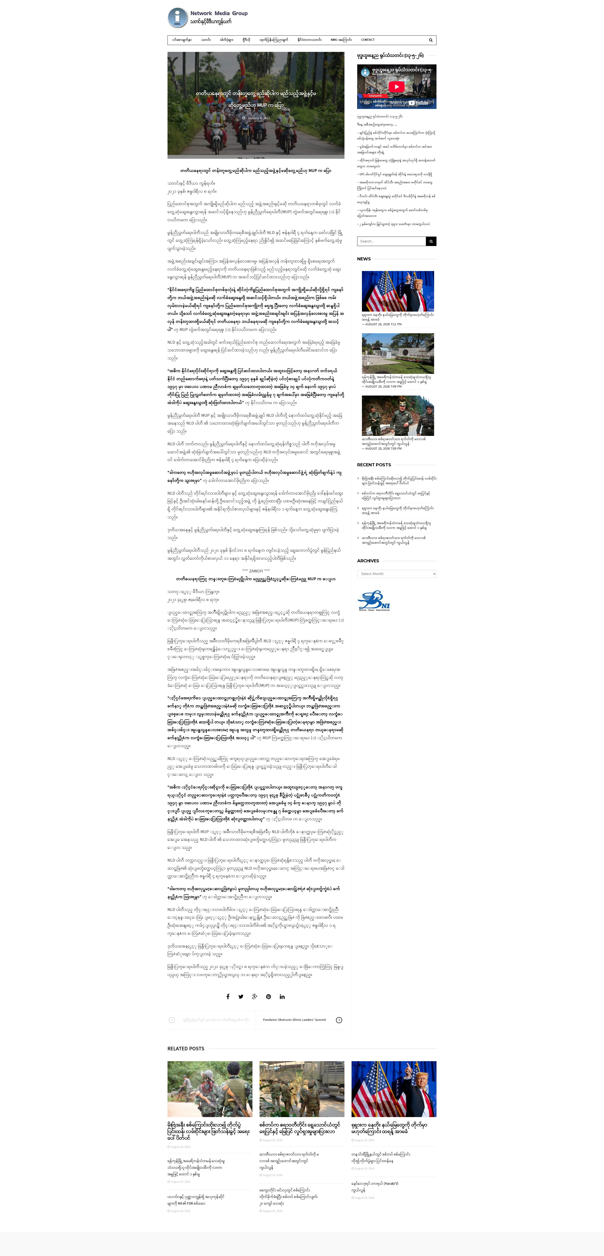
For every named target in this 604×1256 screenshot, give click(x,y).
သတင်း (206, 40)
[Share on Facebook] (228, 997)
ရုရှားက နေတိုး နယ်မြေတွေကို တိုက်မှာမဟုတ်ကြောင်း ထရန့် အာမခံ (398, 317)
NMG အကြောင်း (341, 40)
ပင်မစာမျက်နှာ (182, 40)
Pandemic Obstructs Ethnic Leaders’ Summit (294, 1020)
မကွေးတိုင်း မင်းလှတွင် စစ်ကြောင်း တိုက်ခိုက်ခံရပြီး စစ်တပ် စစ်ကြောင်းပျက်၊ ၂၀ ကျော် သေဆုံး (289, 1197)
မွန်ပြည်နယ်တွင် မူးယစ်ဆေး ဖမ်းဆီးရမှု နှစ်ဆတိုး (216, 1020)
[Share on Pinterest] (268, 997)
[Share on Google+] (255, 997)
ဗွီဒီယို (246, 40)
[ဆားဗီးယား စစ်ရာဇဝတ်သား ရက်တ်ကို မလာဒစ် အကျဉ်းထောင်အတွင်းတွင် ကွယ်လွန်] (398, 416)
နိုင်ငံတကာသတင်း (309, 40)
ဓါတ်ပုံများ (226, 40)
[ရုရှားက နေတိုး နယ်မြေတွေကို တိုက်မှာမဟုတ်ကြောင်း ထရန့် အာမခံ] (398, 291)
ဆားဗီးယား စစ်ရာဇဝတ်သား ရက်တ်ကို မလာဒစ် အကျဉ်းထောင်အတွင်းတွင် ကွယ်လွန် (394, 441)
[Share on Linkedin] (282, 997)
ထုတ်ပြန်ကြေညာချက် (274, 40)
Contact (368, 40)
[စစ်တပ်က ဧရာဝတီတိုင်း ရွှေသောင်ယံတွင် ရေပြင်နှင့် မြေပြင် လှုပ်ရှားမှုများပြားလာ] (302, 1089)
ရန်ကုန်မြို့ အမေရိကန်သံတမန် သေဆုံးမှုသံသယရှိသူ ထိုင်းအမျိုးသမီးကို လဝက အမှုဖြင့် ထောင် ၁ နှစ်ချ (396, 379)
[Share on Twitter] (241, 997)
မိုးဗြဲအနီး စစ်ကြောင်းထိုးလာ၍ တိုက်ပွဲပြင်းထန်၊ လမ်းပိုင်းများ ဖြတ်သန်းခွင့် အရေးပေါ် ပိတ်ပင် (399, 481)
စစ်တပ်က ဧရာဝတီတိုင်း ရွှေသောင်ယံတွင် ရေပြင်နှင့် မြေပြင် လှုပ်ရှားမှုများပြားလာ (396, 496)
